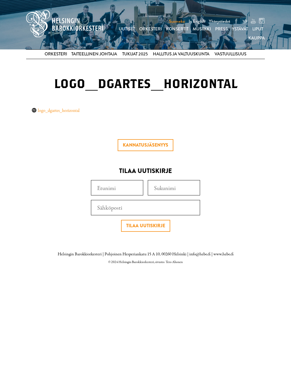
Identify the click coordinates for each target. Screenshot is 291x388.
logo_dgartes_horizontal (59, 111)
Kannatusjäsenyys (145, 145)
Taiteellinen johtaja (94, 54)
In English (197, 21)
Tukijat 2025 (135, 54)
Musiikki (202, 29)
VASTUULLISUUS (230, 54)
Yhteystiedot (219, 21)
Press (221, 29)
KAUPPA (256, 38)
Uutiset (127, 29)
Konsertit (177, 29)
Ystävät (240, 29)
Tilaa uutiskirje (145, 225)
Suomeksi (177, 21)
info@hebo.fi (200, 254)
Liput (257, 29)
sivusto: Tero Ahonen (169, 262)
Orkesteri (150, 29)
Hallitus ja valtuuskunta (181, 54)
